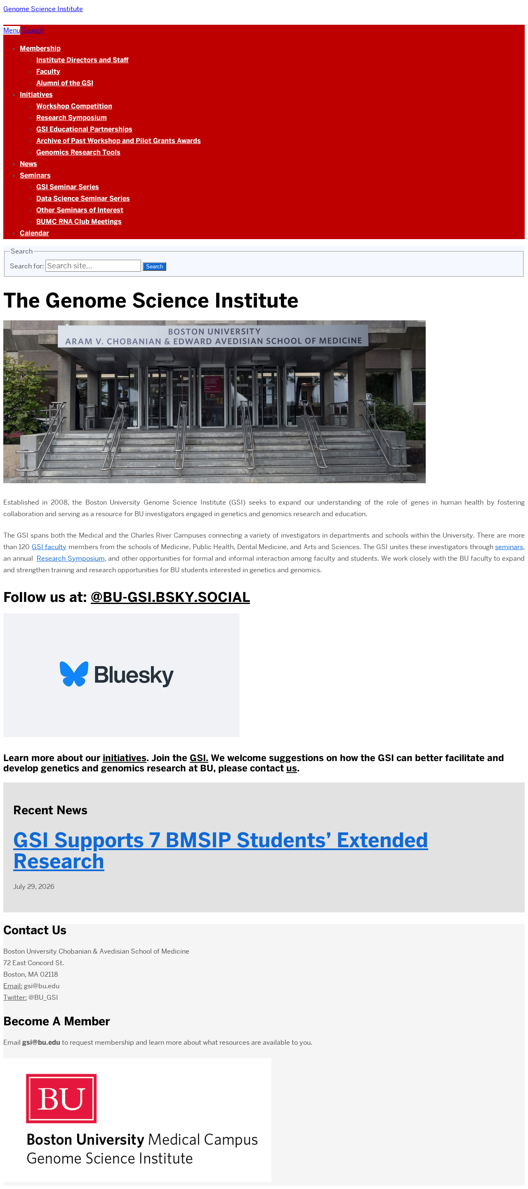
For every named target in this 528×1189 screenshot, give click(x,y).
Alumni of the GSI (64, 83)
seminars (509, 547)
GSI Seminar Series (67, 187)
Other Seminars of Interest (79, 210)
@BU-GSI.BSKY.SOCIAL (170, 597)
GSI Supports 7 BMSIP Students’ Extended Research (220, 850)
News (28, 164)
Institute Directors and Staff (82, 60)
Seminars (35, 175)
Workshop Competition (74, 106)
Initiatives (36, 94)
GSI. (199, 758)
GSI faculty (49, 547)
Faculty (48, 71)
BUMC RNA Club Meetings (79, 221)
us (291, 768)
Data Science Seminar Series (83, 198)
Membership (40, 48)
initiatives (124, 758)
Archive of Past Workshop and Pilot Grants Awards (118, 140)
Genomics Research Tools (78, 152)
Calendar (34, 233)
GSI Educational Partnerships (84, 129)
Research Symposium (71, 117)
